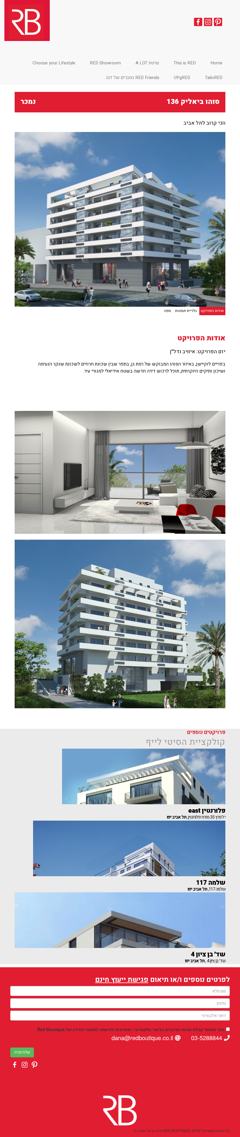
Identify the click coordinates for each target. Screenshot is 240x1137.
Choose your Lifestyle (53, 63)
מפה (167, 310)
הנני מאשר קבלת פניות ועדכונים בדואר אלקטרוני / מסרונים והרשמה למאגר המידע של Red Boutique (130, 1029)
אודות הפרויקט (212, 310)
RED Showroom (105, 63)
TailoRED (213, 77)
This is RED (185, 63)
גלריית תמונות (186, 310)
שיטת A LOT (147, 63)
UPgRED (182, 77)
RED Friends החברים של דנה (132, 77)
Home (216, 63)
